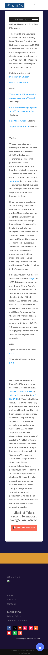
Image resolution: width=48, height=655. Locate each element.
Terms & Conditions (17, 620)
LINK (11, 353)
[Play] (12, 20)
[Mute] (30, 20)
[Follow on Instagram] (25, 628)
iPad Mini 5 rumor (17, 120)
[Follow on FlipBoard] (9, 633)
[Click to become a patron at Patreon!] (24, 531)
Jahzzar (13, 395)
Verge (31, 278)
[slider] (34, 19)
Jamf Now (14, 181)
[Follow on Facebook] (9, 628)
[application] (24, 19)
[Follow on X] (15, 628)
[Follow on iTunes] (36, 628)
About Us (11, 599)
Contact (11, 604)
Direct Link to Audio (18, 82)
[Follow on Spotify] (15, 633)
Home (10, 595)
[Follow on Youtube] (20, 628)
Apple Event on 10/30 (19, 126)
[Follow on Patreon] (20, 633)
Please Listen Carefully (21, 391)
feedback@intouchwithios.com (27, 638)
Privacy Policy (14, 616)
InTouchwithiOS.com (19, 76)
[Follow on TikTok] (31, 628)
